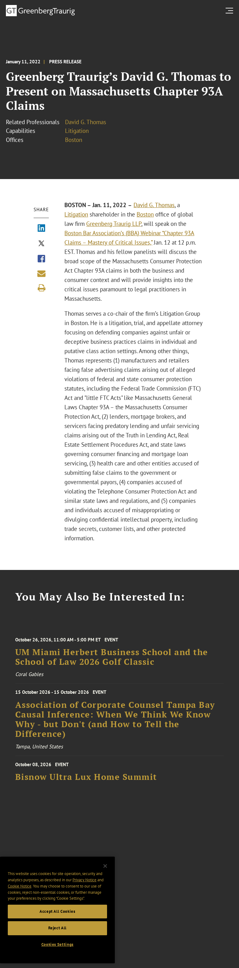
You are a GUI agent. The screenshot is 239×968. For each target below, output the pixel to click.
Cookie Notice (19, 886)
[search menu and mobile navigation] (230, 10)
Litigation (77, 130)
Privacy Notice (84, 880)
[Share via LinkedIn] (41, 228)
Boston (73, 139)
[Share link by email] (41, 274)
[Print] (41, 288)
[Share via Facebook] (41, 259)
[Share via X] (41, 244)
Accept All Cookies (57, 911)
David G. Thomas (85, 122)
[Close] (105, 866)
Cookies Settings (57, 944)
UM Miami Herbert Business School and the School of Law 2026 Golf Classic (111, 657)
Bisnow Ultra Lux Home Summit (86, 777)
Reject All (57, 928)
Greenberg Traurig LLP (113, 223)
